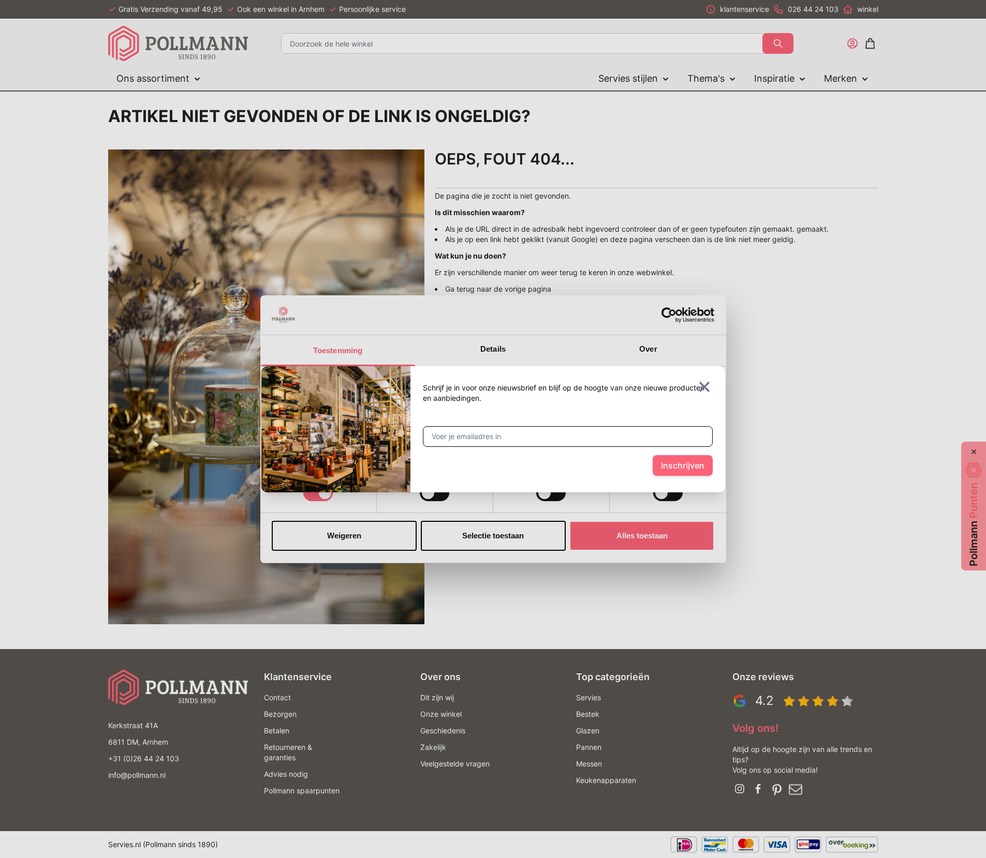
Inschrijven (682, 465)
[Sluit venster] (704, 387)
